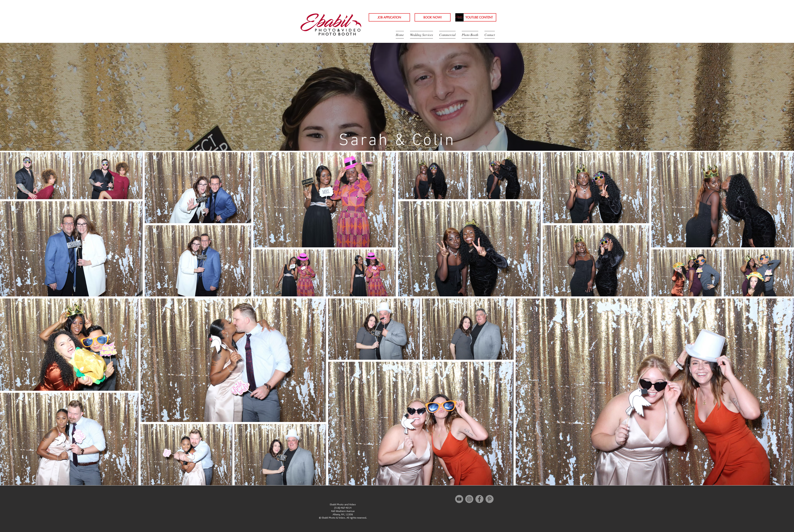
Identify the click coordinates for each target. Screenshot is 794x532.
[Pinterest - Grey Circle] (489, 499)
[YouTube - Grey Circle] (459, 499)
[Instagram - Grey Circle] (469, 499)
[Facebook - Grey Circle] (479, 499)
